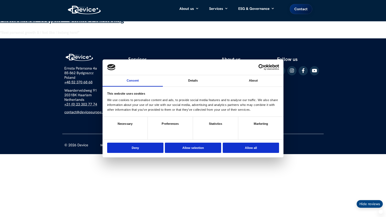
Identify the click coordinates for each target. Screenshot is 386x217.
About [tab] (253, 80)
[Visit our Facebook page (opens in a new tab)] (303, 70)
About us (186, 8)
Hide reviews (369, 204)
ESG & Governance (254, 8)
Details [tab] (193, 80)
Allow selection (193, 147)
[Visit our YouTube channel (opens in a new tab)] (314, 70)
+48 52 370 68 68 (78, 82)
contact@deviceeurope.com (86, 112)
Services (216, 8)
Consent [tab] (133, 80)
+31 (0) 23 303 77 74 (80, 104)
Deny (135, 147)
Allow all (251, 147)
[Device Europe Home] (84, 10)
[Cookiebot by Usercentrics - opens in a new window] (261, 67)
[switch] (170, 131)
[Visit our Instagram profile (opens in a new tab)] (292, 70)
